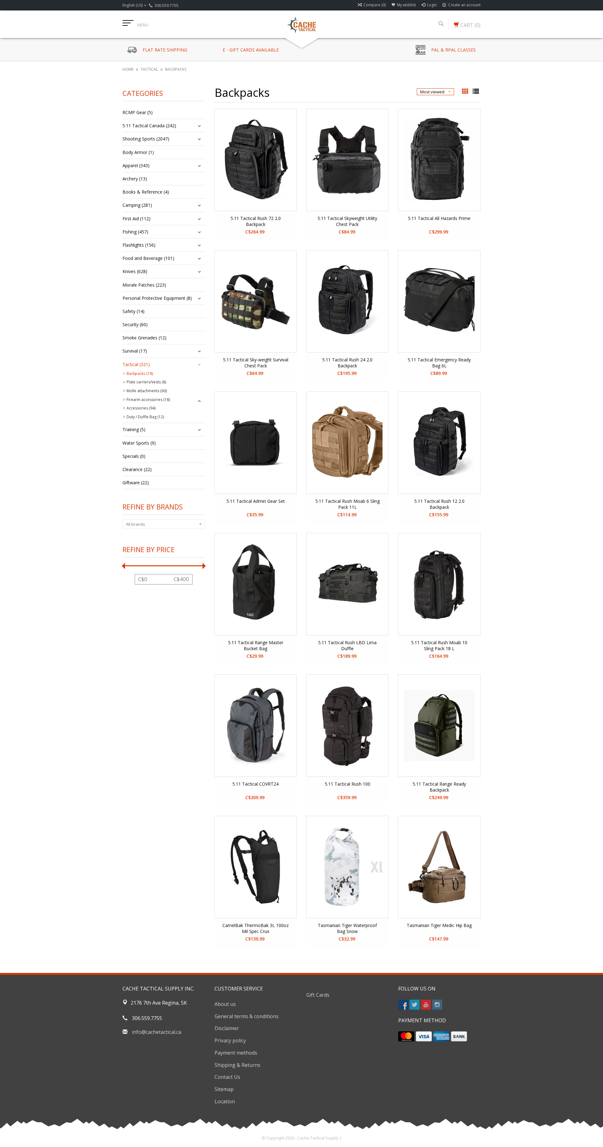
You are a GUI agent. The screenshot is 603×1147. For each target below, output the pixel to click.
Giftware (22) (135, 483)
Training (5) (133, 429)
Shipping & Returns (237, 1065)
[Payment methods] (406, 1036)
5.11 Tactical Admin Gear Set (255, 501)
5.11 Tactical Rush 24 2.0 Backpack (347, 363)
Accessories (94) (141, 408)
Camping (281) (137, 205)
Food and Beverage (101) (148, 258)
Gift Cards (317, 994)
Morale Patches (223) (144, 285)
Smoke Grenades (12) (144, 338)
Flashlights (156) (138, 245)
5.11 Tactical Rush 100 (347, 784)
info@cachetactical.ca (156, 1032)
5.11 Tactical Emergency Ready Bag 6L (439, 363)
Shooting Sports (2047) (145, 139)
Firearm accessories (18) (148, 399)
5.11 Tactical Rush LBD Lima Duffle (347, 645)
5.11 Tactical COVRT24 (255, 784)
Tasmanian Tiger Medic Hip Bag (439, 925)
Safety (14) (133, 311)
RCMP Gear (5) (137, 112)
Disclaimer (227, 1028)
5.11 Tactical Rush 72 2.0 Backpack (256, 221)
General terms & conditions (247, 1016)
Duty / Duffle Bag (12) (145, 417)
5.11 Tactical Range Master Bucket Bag (255, 645)
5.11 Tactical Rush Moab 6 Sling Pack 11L (347, 504)
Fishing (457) (135, 232)
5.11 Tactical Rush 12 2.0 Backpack (439, 504)
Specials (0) (133, 456)
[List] (476, 91)
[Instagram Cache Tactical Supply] (437, 1005)
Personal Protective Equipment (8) (157, 298)
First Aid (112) (136, 219)
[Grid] (465, 91)
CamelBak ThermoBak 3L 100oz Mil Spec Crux (255, 928)
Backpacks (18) (140, 373)
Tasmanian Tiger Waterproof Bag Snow (347, 928)
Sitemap (224, 1089)
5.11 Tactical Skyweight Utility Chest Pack (347, 221)
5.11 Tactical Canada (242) (149, 126)
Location (225, 1101)
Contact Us (227, 1076)
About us (225, 1004)
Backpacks (175, 69)
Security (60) (135, 324)
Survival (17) (134, 351)
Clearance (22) (137, 469)
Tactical (149, 69)
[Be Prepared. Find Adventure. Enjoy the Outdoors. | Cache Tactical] (301, 24)
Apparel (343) (135, 165)
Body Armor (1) (138, 152)
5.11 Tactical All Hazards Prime (439, 218)
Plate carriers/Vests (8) (146, 382)
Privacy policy (230, 1040)
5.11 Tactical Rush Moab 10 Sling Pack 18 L (439, 645)
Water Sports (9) (139, 443)
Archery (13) (134, 179)
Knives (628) (134, 271)
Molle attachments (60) (147, 390)
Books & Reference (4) (145, 192)
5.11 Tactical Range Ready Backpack (439, 787)
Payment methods (236, 1052)
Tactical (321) (136, 364)
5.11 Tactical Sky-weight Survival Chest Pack (255, 363)
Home (127, 69)
